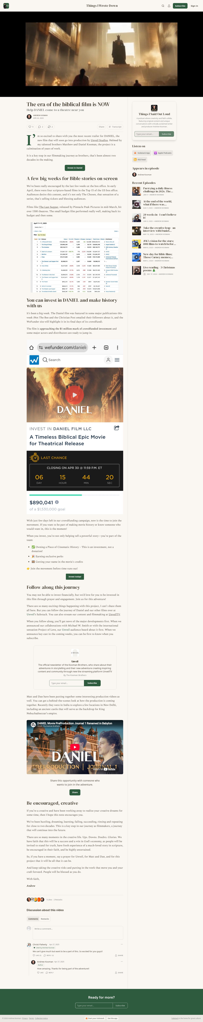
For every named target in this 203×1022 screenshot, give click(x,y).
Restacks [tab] (45, 919)
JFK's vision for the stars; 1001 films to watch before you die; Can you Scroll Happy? (159, 243)
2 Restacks (58, 899)
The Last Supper (48, 207)
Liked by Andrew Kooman (45, 948)
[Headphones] (20, 57)
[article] (154, 191)
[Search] (163, 6)
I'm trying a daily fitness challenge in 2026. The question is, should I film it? (159, 190)
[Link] (23, 178)
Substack (175, 1018)
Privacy (25, 1018)
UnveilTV (114, 615)
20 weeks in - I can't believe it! (159, 216)
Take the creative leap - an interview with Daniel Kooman (159, 229)
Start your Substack (96, 1018)
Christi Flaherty (40, 944)
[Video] (20, 51)
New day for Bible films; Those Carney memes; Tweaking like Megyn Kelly (159, 256)
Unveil (30, 615)
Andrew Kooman (40, 115)
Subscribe (180, 5)
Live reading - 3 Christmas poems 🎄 (159, 269)
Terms (31, 1018)
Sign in (194, 5)
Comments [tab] (33, 919)
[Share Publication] (169, 6)
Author (40, 965)
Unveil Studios (99, 140)
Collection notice (41, 1018)
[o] (136, 191)
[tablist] (39, 919)
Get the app (112, 1018)
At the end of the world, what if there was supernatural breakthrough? (157, 203)
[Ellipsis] (122, 944)
